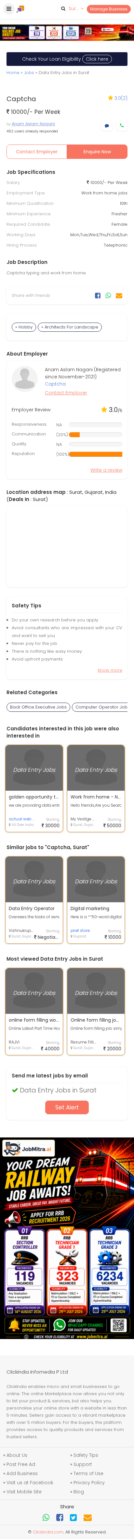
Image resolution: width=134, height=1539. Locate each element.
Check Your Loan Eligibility (65, 59)
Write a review (106, 470)
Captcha (55, 384)
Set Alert (67, 1107)
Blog (79, 1491)
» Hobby (24, 327)
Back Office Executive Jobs (38, 707)
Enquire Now (97, 151)
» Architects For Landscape (69, 327)
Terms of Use (88, 1473)
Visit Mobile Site (24, 1491)
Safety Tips (86, 1455)
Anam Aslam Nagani (33, 124)
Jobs (29, 72)
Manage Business (108, 9)
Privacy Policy (89, 1482)
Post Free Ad (21, 1464)
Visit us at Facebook (30, 1482)
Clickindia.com (48, 1532)
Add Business (22, 1473)
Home (13, 72)
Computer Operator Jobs (102, 707)
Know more (110, 670)
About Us (17, 1455)
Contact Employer (37, 151)
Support (83, 1464)
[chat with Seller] (107, 126)
